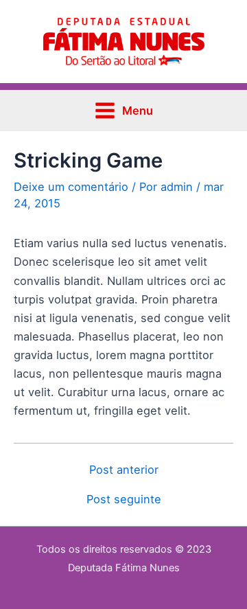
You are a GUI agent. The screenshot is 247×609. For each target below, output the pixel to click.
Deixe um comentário (71, 187)
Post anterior (123, 469)
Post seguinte (123, 499)
